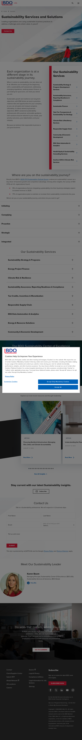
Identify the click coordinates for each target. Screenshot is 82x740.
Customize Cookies (11, 381)
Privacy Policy (9, 376)
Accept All (58, 387)
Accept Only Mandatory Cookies (58, 382)
